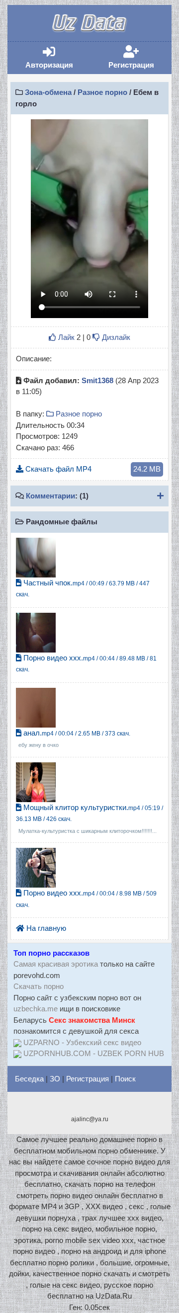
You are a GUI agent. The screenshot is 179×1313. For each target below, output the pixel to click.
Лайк (65, 337)
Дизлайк (115, 337)
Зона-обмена (48, 92)
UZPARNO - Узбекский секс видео (82, 1042)
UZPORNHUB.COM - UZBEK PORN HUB (93, 1053)
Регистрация (138, 57)
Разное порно (102, 92)
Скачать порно (38, 986)
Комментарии (50, 496)
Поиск (125, 1078)
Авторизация (56, 57)
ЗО (55, 1078)
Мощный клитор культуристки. (89, 818)
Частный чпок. (83, 588)
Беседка (29, 1078)
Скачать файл (92, 469)
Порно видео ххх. (86, 663)
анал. (74, 738)
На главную (45, 928)
